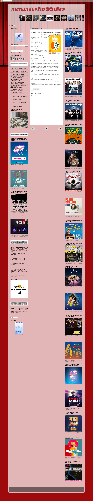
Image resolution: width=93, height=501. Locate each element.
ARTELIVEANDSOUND (38, 9)
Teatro (12, 313)
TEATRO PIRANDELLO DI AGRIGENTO (19, 71)
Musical (12, 311)
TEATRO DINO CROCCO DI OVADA (18, 100)
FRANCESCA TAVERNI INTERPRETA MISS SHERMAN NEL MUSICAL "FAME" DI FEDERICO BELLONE (19, 275)
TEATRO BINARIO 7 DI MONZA (17, 99)
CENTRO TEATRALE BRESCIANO (17, 82)
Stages (24, 311)
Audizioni (12, 308)
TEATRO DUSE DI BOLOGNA (16, 77)
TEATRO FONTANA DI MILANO (17, 92)
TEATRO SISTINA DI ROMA (16, 87)
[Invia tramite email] (34, 89)
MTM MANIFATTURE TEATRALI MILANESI (19, 97)
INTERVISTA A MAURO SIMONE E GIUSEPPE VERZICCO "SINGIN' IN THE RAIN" (19, 250)
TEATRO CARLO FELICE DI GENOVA (18, 102)
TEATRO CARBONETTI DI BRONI (17, 74)
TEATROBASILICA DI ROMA (16, 106)
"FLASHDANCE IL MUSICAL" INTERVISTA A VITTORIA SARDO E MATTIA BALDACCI (19, 248)
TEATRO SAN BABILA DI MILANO (17, 70)
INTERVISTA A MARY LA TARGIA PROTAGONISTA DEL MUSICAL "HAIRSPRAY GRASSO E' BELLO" (17, 267)
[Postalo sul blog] (35, 89)
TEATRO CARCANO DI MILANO (17, 79)
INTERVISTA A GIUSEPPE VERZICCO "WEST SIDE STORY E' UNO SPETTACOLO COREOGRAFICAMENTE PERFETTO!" (19, 271)
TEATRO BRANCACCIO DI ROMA (17, 76)
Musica (21, 310)
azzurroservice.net (34, 43)
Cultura (36, 90)
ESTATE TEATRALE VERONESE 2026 (18, 68)
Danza (26, 308)
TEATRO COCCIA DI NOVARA (17, 89)
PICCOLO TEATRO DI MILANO (17, 83)
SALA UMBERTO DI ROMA (16, 80)
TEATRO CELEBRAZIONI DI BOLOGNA (19, 96)
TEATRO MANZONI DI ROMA (16, 73)
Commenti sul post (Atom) (40, 132)
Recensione (19, 311)
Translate (20, 52)
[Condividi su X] (36, 89)
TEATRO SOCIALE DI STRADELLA (18, 90)
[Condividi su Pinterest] (38, 89)
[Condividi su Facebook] (37, 89)
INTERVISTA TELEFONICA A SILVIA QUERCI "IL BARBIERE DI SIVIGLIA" (18, 259)
